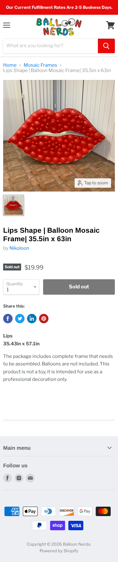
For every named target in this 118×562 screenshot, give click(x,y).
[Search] (106, 46)
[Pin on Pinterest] (43, 318)
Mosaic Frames (40, 65)
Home (10, 65)
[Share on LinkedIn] (32, 318)
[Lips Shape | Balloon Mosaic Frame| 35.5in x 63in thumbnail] (13, 205)
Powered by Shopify (59, 550)
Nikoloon (19, 248)
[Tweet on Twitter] (20, 318)
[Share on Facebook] (8, 318)
